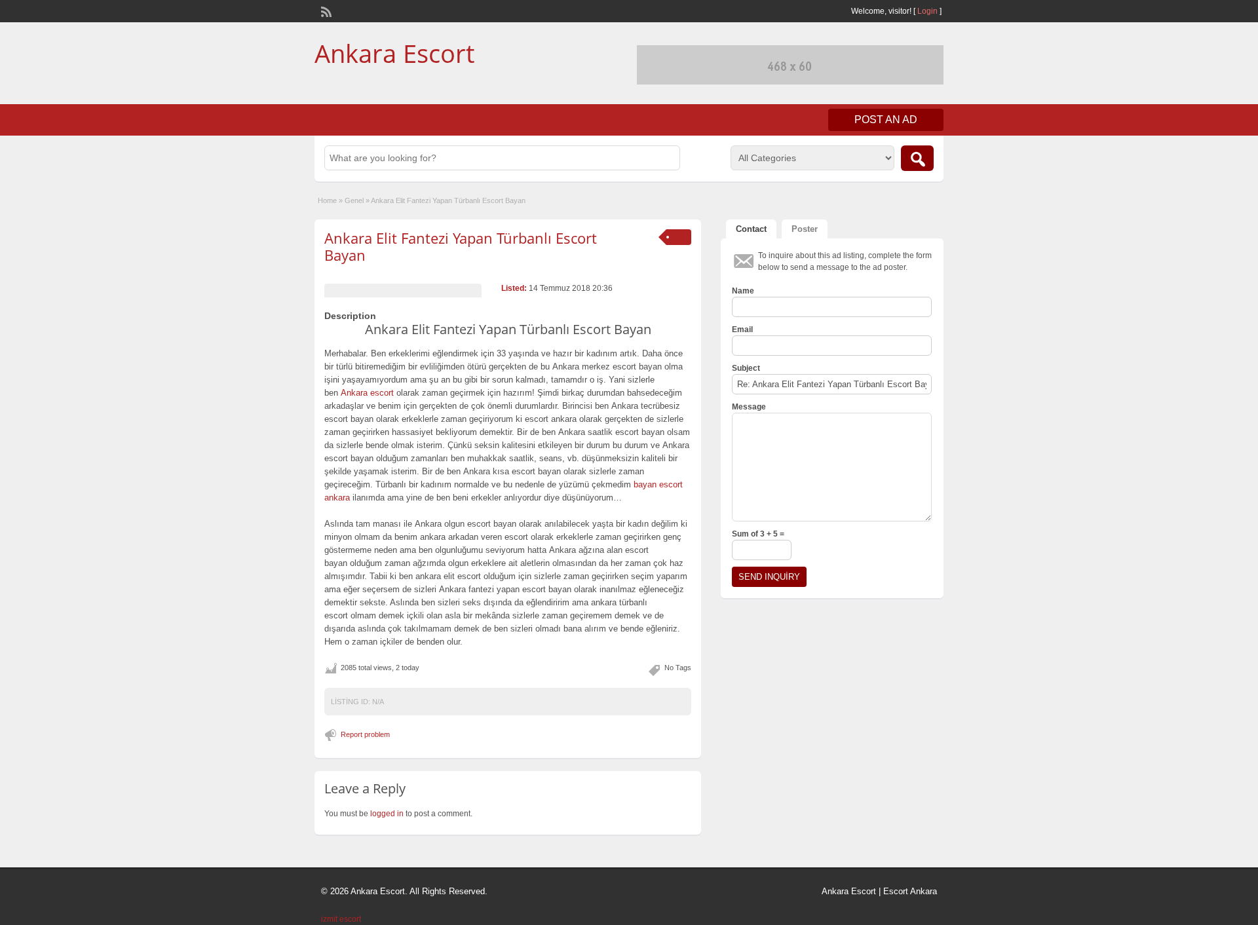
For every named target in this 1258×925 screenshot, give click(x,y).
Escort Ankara (910, 891)
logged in (387, 813)
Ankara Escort (394, 53)
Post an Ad (885, 119)
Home (327, 200)
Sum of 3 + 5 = (758, 533)
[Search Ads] (917, 158)
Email (742, 329)
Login (927, 11)
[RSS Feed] (325, 10)
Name (743, 290)
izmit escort (341, 919)
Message (749, 406)
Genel (354, 200)
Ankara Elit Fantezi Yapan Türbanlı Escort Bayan (460, 246)
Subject (746, 368)
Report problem (365, 734)
